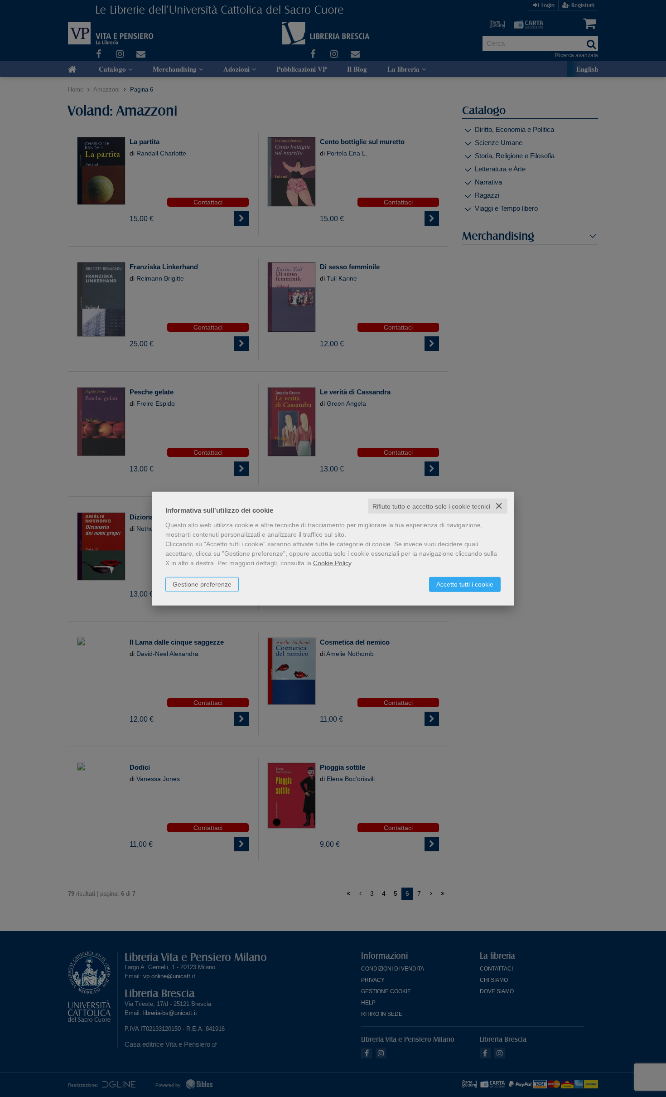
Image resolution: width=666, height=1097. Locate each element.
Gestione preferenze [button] (202, 583)
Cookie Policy (332, 562)
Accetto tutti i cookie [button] (464, 583)
